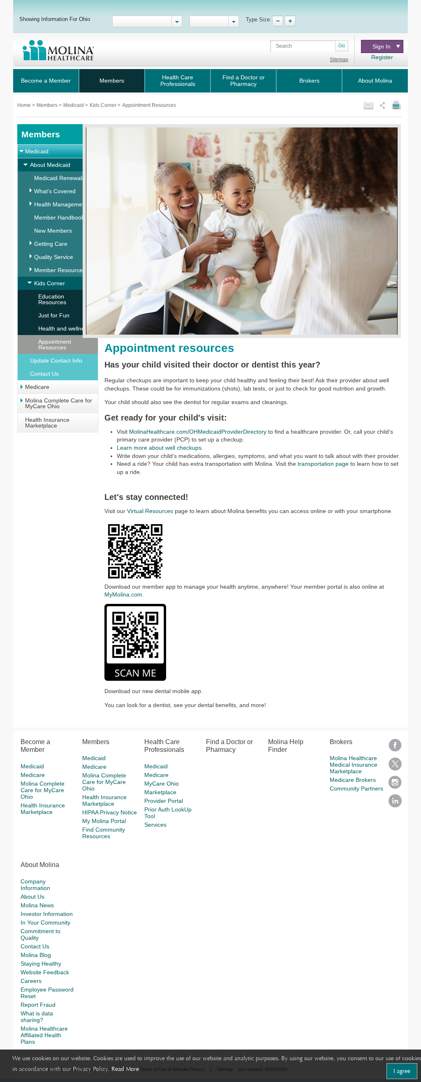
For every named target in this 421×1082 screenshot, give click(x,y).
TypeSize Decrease (278, 21)
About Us (32, 896)
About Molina (375, 80)
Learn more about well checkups (159, 447)
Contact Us (44, 373)
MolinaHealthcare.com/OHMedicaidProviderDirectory (197, 431)
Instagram (395, 785)
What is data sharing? (37, 1016)
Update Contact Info (56, 360)
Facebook (395, 748)
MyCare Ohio (161, 783)
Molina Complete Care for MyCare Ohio (58, 403)
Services (155, 824)
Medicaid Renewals (59, 178)
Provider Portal (163, 801)
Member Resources (60, 270)
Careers (31, 981)
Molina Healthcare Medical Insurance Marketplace (353, 765)
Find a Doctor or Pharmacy (243, 80)
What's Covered (55, 191)
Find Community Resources (103, 832)
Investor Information (47, 914)
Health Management (60, 204)
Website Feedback (45, 972)
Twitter (395, 766)
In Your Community (45, 922)
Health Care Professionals (177, 80)
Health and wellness (64, 328)
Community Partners (356, 788)
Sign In (381, 46)
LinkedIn (395, 803)
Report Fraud (38, 1004)
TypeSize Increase (290, 21)
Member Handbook (59, 217)
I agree (401, 1071)
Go (341, 46)
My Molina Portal (104, 821)
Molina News (37, 905)
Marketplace (160, 792)
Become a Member (46, 80)
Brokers (309, 80)
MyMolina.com (123, 594)
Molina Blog (36, 955)
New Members (53, 230)
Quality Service (53, 257)
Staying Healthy (41, 963)
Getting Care (50, 243)
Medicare (37, 387)
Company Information (35, 884)
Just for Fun (53, 315)
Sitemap (339, 59)
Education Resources (52, 299)
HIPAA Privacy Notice (109, 812)
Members (111, 80)
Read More (125, 1069)
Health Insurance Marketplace (47, 422)
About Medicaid (50, 165)
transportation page (323, 463)
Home (24, 105)
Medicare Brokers (353, 780)
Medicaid (74, 105)
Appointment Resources (54, 344)
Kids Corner (104, 105)
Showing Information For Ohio (54, 19)
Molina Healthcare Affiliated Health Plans (44, 1035)
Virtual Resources (150, 511)
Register (382, 57)
